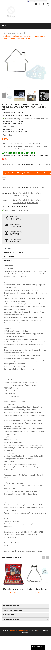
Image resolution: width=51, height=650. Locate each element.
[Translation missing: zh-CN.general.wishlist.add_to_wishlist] (4, 179)
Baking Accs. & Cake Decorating (27, 193)
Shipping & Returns (13, 252)
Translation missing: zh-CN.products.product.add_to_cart (17, 587)
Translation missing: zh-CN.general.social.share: (24, 187)
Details (7, 248)
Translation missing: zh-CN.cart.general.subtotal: (25, 156)
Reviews (8, 260)
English (32, 1)
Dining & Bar (32, 203)
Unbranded (7, 135)
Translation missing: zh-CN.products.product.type (14, 122)
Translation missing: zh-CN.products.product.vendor (15, 130)
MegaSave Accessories (18, 630)
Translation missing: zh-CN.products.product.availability (17, 114)
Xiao (39, 630)
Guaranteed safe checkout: (14, 207)
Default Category (20, 196)
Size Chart (9, 256)
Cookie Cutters (19, 203)
